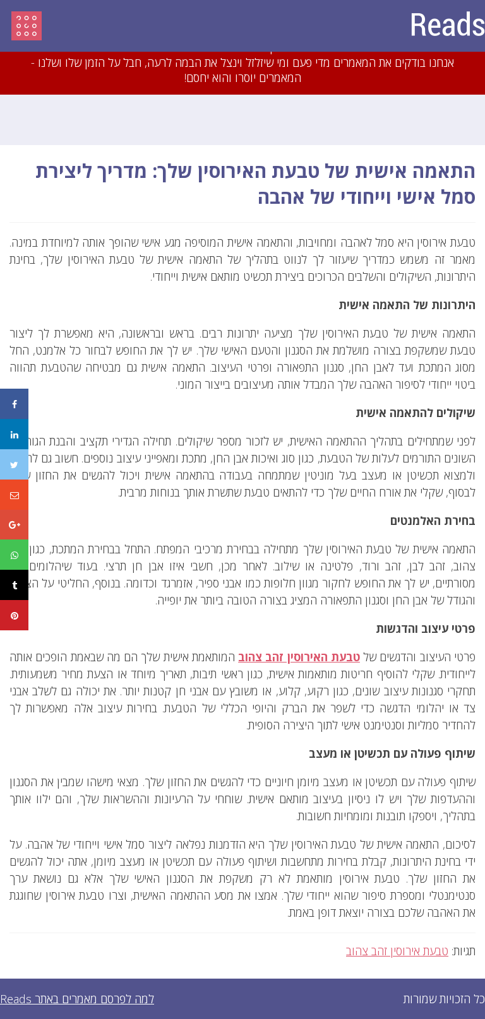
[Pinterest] (14, 615)
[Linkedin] (14, 434)
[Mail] (14, 495)
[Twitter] (14, 464)
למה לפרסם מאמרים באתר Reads (77, 998)
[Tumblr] (14, 585)
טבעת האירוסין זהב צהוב (299, 656)
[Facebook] (14, 404)
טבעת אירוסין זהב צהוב (397, 950)
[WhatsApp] (14, 554)
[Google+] (14, 525)
